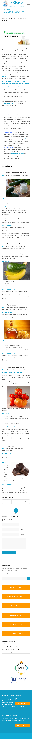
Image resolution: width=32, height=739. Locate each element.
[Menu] (28, 4)
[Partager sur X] (16, 502)
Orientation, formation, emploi (16, 596)
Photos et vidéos (16, 606)
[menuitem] (24, 4)
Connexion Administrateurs (7, 736)
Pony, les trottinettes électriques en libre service (11, 649)
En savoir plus (5, 573)
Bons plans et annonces (16, 587)
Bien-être (16, 23)
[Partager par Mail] (25, 502)
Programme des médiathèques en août (9, 654)
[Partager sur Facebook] (6, 502)
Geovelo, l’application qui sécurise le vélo (10, 652)
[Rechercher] (24, 4)
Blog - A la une (6, 9)
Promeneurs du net (16, 624)
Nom (22, 524)
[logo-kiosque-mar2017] (13, 4)
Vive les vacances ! (6, 643)
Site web (22, 534)
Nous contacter (22, 725)
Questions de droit (16, 615)
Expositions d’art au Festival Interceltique (10, 646)
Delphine (22, 23)
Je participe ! (22, 703)
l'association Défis (24, 735)
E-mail (22, 529)
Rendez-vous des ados (16, 634)
